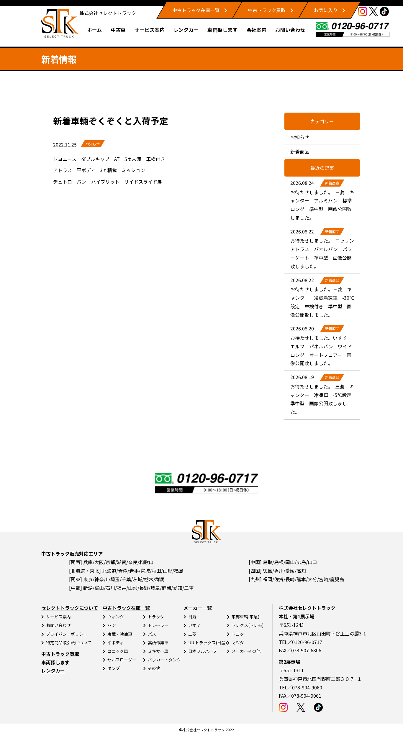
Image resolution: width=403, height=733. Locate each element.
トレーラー (158, 625)
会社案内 (256, 29)
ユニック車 (117, 651)
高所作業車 (158, 642)
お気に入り (326, 10)
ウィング (115, 617)
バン (111, 625)
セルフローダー (121, 660)
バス (152, 634)
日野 (192, 617)
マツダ (238, 642)
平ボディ (115, 642)
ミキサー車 (158, 651)
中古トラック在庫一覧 (195, 10)
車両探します (222, 29)
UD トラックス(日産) (207, 642)
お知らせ (93, 143)
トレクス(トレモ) (247, 625)
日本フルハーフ (202, 651)
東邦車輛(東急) (245, 617)
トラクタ (156, 617)
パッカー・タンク (164, 660)
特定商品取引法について (68, 642)
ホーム (94, 29)
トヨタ (238, 634)
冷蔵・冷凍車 (119, 634)
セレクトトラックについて (69, 607)
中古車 (118, 29)
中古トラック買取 (267, 10)
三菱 (192, 634)
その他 (154, 668)
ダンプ (113, 668)
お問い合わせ (290, 29)
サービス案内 (150, 29)
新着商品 (299, 151)
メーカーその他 (246, 651)
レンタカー (186, 29)
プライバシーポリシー (66, 634)
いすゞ (194, 625)
